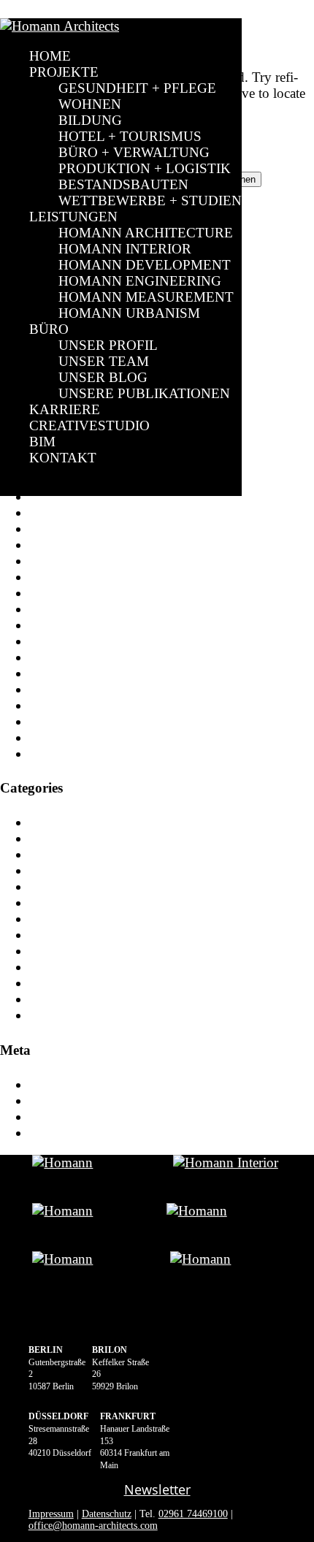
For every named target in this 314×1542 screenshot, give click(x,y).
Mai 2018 (56, 721)
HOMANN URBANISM (129, 313)
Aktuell (50, 822)
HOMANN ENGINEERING (139, 281)
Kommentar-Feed (78, 1116)
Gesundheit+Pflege (82, 983)
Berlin (46, 854)
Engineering (63, 950)
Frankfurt (55, 966)
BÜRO (49, 329)
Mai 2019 (56, 689)
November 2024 (75, 528)
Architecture (63, 838)
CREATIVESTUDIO (89, 425)
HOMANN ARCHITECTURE (145, 232)
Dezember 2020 (73, 625)
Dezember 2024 (73, 512)
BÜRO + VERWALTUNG (134, 152)
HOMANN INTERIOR (124, 248)
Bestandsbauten (72, 870)
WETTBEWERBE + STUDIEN (150, 200)
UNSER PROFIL (108, 345)
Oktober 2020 (68, 657)
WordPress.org (70, 1132)
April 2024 (60, 609)
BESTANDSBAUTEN (123, 184)
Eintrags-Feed (68, 1100)
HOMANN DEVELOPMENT (144, 264)
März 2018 (60, 737)
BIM (42, 441)
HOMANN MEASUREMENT (146, 297)
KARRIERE (64, 409)
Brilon (47, 902)
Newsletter (157, 1489)
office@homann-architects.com (93, 1525)
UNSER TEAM (103, 361)
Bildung (52, 886)
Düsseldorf (59, 934)
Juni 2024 (57, 576)
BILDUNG (90, 120)
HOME (50, 56)
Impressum (51, 1513)
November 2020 (75, 641)
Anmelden (58, 1084)
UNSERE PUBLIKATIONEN (144, 393)
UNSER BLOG (103, 377)
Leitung (51, 999)
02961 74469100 (193, 1513)
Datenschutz (106, 1513)
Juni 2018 (57, 705)
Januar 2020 (63, 673)
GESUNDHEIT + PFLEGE (137, 88)
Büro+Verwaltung (79, 918)
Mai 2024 (56, 592)
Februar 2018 (67, 753)
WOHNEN (89, 104)
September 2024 (75, 544)
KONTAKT (62, 457)
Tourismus (58, 1015)
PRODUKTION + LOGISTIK (144, 168)
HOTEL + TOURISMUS (130, 136)
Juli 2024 (55, 560)
